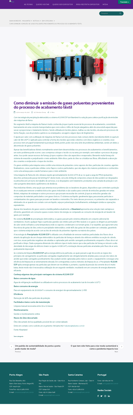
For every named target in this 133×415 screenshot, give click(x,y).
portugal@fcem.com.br (110, 383)
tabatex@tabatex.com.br (75, 326)
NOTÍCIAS (36, 21)
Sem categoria (47, 21)
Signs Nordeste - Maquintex (20, 21)
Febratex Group (41, 112)
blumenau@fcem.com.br (81, 392)
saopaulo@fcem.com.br (52, 395)
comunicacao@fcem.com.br (24, 392)
